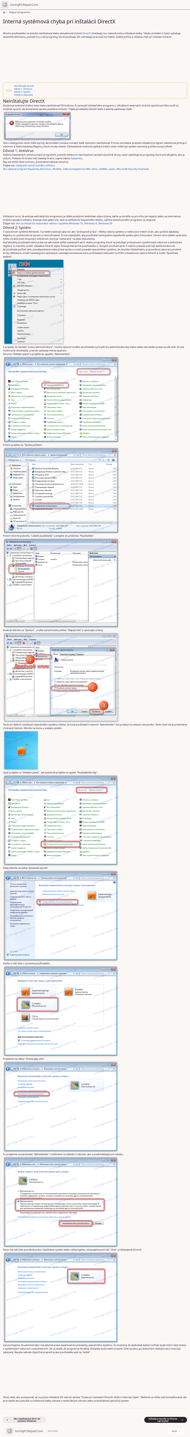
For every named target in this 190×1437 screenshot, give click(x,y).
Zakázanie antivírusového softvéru (35, 165)
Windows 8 (90, 223)
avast (112, 169)
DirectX (87, 33)
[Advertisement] (93, 60)
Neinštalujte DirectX (24, 85)
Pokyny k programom (19, 12)
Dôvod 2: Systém (22, 91)
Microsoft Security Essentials (133, 169)
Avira (94, 169)
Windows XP (105, 223)
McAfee (57, 169)
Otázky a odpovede (23, 94)
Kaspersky (76, 158)
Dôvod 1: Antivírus (23, 88)
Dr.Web (103, 169)
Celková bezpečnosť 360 (76, 169)
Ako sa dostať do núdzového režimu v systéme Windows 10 (49, 223)
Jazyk (174, 1431)
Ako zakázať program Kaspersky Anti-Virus (27, 169)
